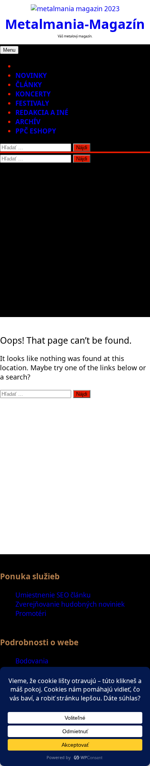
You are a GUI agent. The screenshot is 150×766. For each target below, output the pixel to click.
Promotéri (30, 613)
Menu (9, 50)
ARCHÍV (27, 121)
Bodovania (31, 660)
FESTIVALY (32, 103)
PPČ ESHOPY (35, 131)
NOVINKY (31, 75)
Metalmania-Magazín (75, 24)
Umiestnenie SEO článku (53, 595)
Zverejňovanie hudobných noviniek (70, 604)
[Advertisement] (75, 242)
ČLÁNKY (28, 84)
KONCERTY (33, 93)
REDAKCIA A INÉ (41, 112)
